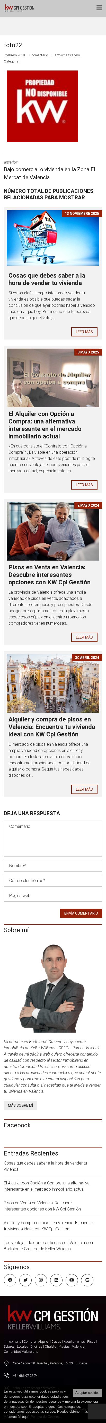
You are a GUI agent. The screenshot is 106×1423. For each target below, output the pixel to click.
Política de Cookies (45, 1417)
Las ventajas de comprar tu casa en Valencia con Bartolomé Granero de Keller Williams (48, 1245)
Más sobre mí (20, 1105)
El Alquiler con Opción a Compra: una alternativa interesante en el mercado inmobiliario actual (45, 425)
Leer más (84, 332)
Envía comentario (81, 913)
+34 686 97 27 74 (25, 1376)
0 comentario (38, 55)
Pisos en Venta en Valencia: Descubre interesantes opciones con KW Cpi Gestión (49, 575)
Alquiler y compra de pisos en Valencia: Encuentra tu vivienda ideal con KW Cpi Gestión (51, 727)
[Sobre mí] (53, 986)
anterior (49, 170)
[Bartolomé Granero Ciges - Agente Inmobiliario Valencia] (21, 8)
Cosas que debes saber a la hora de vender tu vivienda (46, 279)
